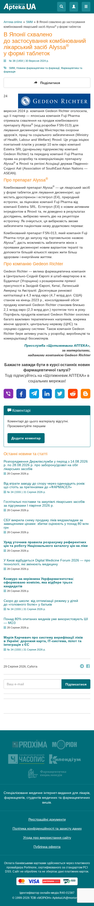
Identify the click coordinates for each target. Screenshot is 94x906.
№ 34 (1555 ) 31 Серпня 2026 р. (26, 492)
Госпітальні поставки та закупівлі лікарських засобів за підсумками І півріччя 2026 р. (44, 503)
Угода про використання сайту (47, 837)
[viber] (8, 393)
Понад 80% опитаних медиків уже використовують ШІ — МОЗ (46, 620)
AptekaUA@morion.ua (67, 898)
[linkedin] (47, 393)
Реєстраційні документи (47, 819)
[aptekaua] (85, 393)
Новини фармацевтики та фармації (38, 68)
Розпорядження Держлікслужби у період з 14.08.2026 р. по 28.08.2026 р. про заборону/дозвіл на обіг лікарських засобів (46, 465)
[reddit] (73, 393)
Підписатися (76, 684)
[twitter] (60, 393)
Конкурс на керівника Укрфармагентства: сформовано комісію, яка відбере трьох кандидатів (39, 582)
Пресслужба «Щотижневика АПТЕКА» (56, 345)
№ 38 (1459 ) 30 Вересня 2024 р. (29, 60)
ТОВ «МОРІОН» (41, 898)
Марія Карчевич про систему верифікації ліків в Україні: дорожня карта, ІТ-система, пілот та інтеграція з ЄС (43, 641)
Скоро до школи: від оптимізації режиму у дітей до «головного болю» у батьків (41, 602)
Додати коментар (26, 438)
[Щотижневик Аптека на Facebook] (88, 667)
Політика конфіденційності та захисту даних (47, 828)
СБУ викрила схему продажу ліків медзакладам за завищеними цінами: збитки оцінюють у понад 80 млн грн (46, 523)
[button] (61, 6)
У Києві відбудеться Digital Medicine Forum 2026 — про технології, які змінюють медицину (47, 562)
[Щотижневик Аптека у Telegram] (82, 667)
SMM (12, 68)
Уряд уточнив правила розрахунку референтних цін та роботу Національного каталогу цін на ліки (46, 544)
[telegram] (34, 393)
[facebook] (21, 393)
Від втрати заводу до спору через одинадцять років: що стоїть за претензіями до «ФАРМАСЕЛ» (44, 485)
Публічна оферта (47, 847)
